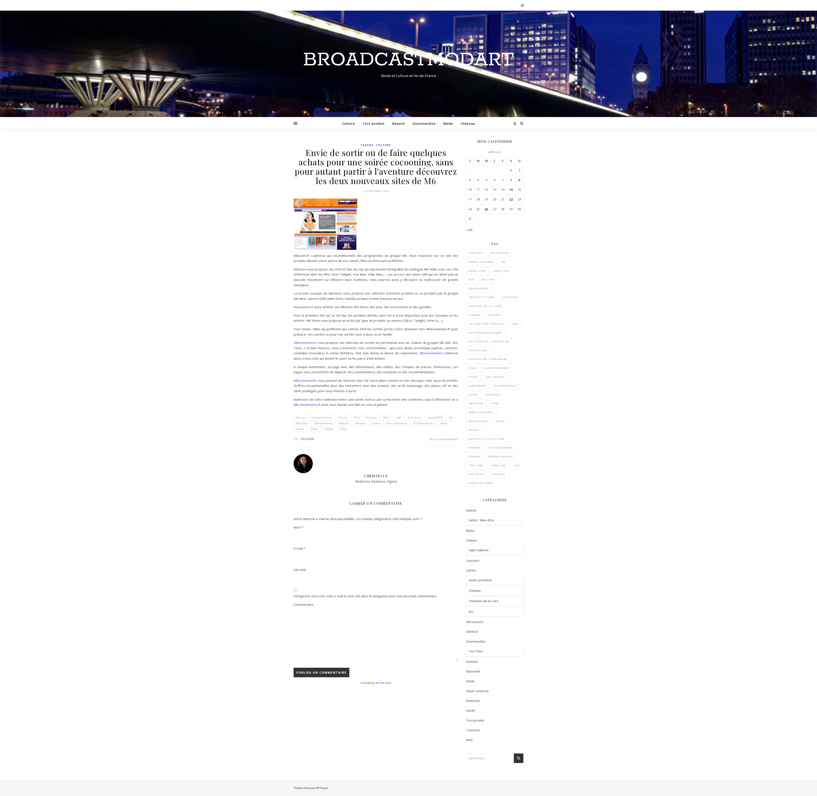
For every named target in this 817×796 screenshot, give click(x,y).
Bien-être (501, 270)
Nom (298, 527)
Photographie (501, 447)
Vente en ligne (481, 483)
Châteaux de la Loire (483, 601)
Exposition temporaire (488, 359)
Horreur (493, 394)
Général (471, 631)
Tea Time (476, 651)
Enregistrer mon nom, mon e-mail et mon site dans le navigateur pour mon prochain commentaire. (365, 596)
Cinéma (474, 315)
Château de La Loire (485, 306)
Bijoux (470, 530)
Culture (348, 123)
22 (511, 199)
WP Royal (322, 788)
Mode (448, 123)
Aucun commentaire (444, 439)
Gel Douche (495, 377)
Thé (516, 465)
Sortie (314, 429)
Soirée (300, 429)
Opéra (376, 423)
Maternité (473, 671)
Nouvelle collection (486, 438)
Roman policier (500, 456)
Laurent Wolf (435, 417)
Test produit (374, 123)
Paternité (473, 701)
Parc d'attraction (397, 423)
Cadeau (367, 145)
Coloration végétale (487, 323)
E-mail (299, 548)
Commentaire (303, 604)
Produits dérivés (423, 423)
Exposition (478, 350)
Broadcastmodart (408, 60)
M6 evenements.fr (307, 404)
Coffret (494, 315)
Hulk (398, 417)
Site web (300, 569)
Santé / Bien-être (481, 520)
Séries (443, 423)
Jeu (471, 611)
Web (469, 740)
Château (468, 123)
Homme (472, 661)
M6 (451, 417)
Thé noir (476, 474)
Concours (473, 560)
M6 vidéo (301, 423)
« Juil (469, 229)
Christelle (307, 439)
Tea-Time (476, 465)
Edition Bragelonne (485, 332)
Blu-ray (300, 417)
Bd (504, 261)
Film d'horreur (496, 368)
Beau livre (477, 270)
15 (511, 189)
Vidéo (343, 429)
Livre (495, 403)
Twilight (328, 429)
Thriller (498, 465)
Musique (361, 423)
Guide (473, 394)
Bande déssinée (481, 261)
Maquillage (478, 421)
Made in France (481, 412)
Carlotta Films (482, 297)
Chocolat (511, 297)
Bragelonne (478, 288)
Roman (474, 456)
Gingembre (477, 385)
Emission (371, 417)
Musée (474, 430)
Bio (471, 279)
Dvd (356, 417)
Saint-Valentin (478, 550)
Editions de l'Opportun (489, 341)
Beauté (398, 123)
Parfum (475, 447)
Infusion (476, 403)
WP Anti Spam (383, 683)
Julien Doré (414, 417)
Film (472, 368)
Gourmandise (424, 123)
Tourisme (473, 730)
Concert (343, 417)
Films (386, 417)
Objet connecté (477, 691)
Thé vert (498, 474)
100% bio (476, 252)
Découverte (474, 622)
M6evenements (305, 342)
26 (486, 209)
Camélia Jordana (321, 417)
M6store (344, 423)
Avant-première (480, 580)
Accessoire (500, 252)
